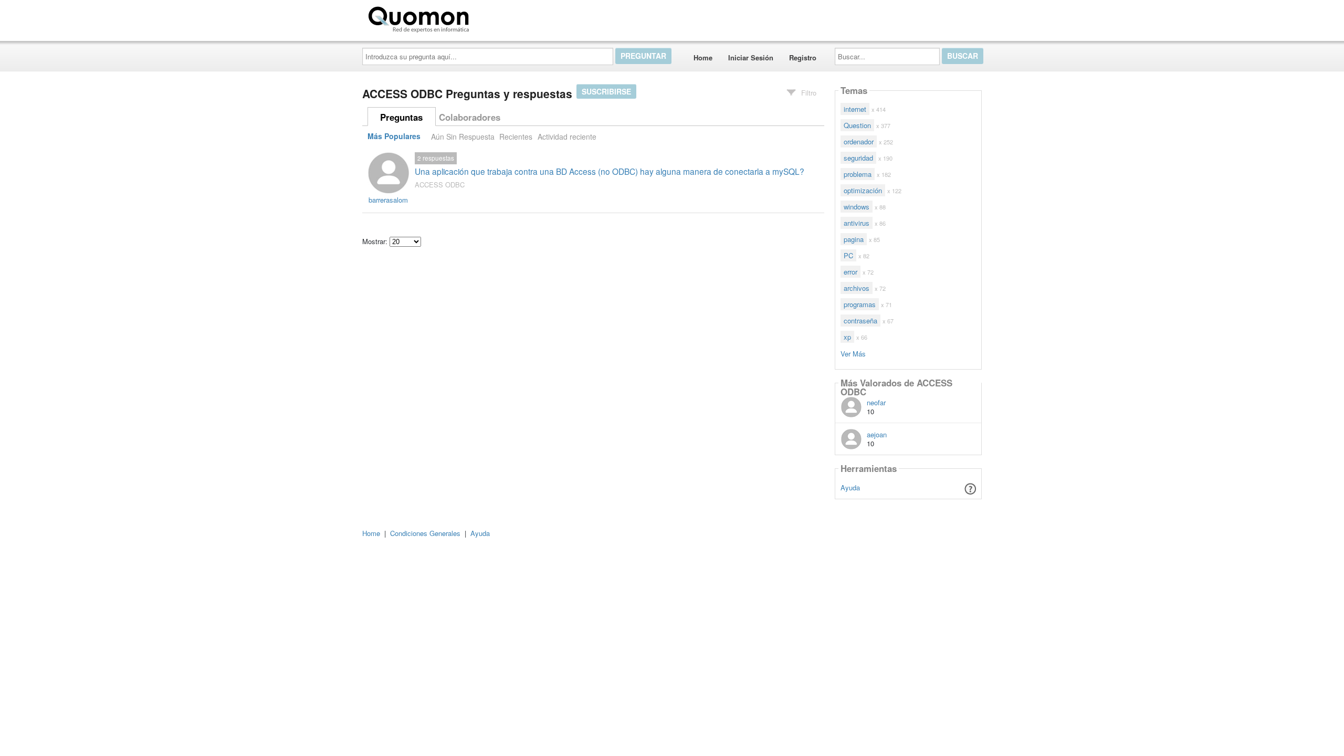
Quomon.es (506, 17)
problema (858, 174)
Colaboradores (469, 117)
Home (703, 57)
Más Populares (394, 136)
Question (857, 125)
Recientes (515, 136)
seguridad (858, 158)
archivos (856, 288)
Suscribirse (606, 91)
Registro (802, 57)
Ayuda (850, 487)
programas (860, 304)
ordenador (859, 141)
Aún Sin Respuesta (463, 136)
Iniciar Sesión (750, 57)
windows (856, 207)
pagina (854, 239)
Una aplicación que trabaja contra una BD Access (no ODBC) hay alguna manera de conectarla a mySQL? (609, 171)
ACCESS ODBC (440, 185)
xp (847, 337)
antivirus (856, 223)
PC (848, 255)
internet (855, 109)
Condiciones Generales (425, 533)
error (850, 272)
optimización (863, 190)
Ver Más (853, 353)
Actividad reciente (567, 136)
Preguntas (401, 117)
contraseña (860, 321)
